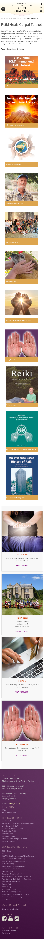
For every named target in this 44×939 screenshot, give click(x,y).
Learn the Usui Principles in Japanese (15, 839)
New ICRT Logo (7, 871)
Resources (9, 18)
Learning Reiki (7, 834)
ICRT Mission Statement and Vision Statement (19, 856)
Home (3, 18)
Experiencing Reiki (9, 831)
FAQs (4, 810)
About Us (5, 853)
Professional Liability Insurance (13, 866)
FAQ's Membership (9, 812)
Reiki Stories (17, 18)
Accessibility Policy (9, 889)
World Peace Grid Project (11, 869)
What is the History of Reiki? (12, 828)
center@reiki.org (14, 804)
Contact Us (6, 899)
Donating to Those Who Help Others (15, 894)
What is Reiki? (7, 821)
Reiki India (6, 933)
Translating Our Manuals (11, 881)
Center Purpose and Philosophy (13, 858)
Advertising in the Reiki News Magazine (16, 879)
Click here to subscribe (10, 909)
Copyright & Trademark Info (12, 874)
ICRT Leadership (8, 864)
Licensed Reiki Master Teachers (13, 861)
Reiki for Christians (9, 841)
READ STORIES (21, 565)
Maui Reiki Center (9, 930)
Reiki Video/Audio (8, 836)
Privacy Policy (7, 884)
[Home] (22, 11)
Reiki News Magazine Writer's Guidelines (17, 876)
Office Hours (6, 851)
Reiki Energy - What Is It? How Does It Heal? (18, 823)
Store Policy (6, 887)
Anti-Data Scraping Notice (11, 892)
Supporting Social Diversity (12, 897)
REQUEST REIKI (21, 755)
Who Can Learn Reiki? (10, 826)
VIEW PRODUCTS (21, 692)
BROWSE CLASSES (21, 631)
